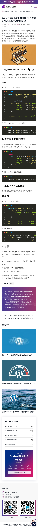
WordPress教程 (19, 11)
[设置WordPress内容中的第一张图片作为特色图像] (19, 399)
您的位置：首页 (8, 11)
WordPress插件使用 (11, 426)
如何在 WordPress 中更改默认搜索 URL (20, 318)
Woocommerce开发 (11, 444)
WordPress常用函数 (11, 435)
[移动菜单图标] (35, 6)
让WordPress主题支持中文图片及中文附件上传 (17, 355)
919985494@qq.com (11, 492)
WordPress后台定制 (11, 439)
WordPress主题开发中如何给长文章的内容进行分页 (18, 383)
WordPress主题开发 (31, 11)
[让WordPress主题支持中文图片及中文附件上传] (19, 341)
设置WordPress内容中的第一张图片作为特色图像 (18, 412)
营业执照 (11, 525)
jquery (12, 283)
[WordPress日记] (9, 6)
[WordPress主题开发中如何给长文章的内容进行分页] (19, 370)
